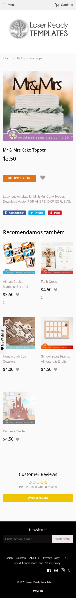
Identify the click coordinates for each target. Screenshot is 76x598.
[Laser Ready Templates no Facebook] (49, 571)
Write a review (38, 498)
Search (9, 557)
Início (6, 58)
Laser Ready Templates (39, 582)
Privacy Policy (51, 557)
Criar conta (63, 539)
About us (34, 557)
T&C (65, 557)
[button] (43, 177)
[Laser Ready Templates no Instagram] (63, 571)
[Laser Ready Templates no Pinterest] (56, 571)
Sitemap (21, 557)
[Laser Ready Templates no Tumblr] (69, 571)
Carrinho (66, 4)
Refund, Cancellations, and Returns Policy (36, 563)
